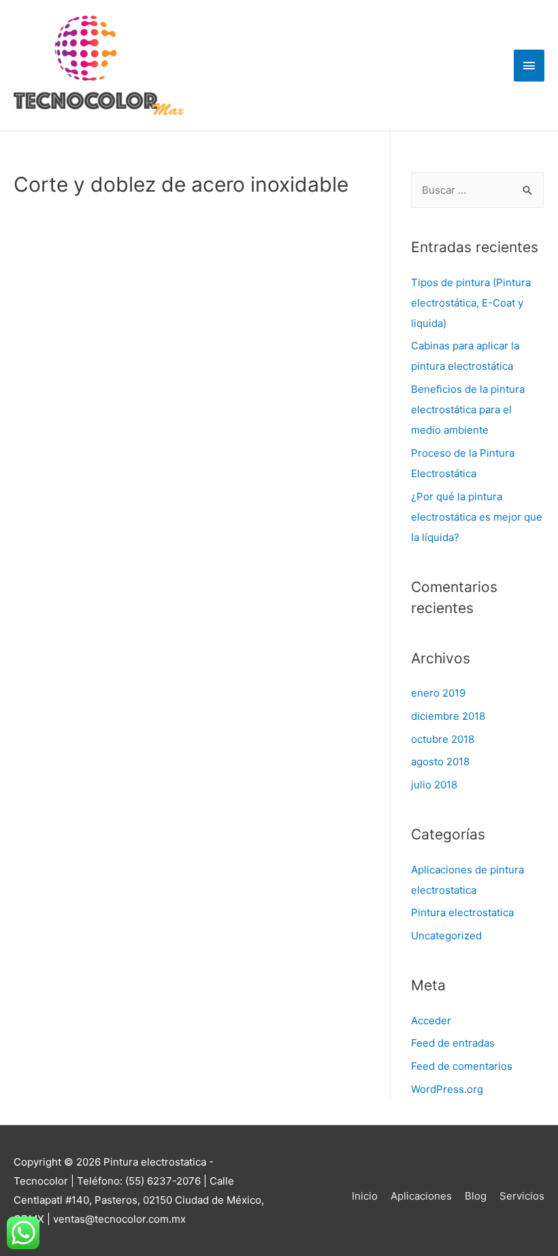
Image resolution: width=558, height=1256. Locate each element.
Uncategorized (446, 935)
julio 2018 (434, 784)
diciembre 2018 (448, 716)
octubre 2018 (442, 739)
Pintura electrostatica (462, 912)
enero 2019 (438, 692)
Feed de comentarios (461, 1066)
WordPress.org (447, 1089)
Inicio (365, 1195)
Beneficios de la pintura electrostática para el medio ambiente (468, 409)
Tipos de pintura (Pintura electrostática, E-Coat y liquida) (471, 303)
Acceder (431, 1020)
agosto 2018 (440, 761)
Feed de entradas (453, 1042)
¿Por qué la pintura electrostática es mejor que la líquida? (476, 517)
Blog (476, 1195)
